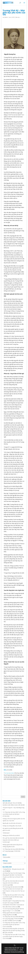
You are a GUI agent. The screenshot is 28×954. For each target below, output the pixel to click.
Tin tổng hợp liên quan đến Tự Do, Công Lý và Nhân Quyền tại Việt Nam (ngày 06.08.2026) (13, 897)
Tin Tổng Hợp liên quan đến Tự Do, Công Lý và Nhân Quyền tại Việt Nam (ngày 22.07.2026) (14, 936)
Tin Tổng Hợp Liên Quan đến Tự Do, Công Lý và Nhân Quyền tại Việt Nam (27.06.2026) (14, 814)
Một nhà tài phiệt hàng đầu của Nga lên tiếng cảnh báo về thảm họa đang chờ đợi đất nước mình (14, 930)
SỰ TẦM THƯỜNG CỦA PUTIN (11, 920)
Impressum (7, 952)
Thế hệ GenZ (6, 833)
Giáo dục (17, 17)
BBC (5, 770)
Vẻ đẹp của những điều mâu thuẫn (12, 826)
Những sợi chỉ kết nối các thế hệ (11, 835)
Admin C (6, 17)
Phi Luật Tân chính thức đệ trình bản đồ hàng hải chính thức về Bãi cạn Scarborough (13, 840)
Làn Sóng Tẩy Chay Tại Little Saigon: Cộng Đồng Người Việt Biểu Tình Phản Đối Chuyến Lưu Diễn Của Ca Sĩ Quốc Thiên (14, 875)
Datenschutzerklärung (17, 952)
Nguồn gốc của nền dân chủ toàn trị (12, 823)
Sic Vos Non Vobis (9, 773)
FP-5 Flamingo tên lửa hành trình (11, 887)
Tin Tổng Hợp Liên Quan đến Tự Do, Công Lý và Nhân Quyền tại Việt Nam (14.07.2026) (14, 924)
